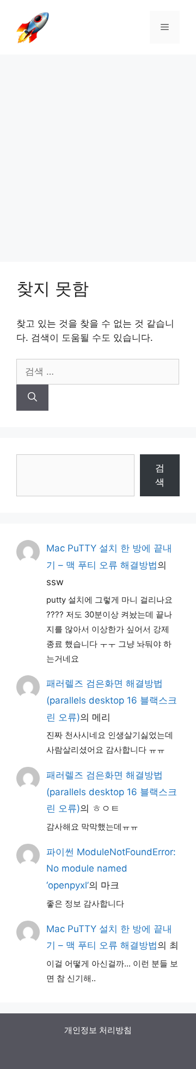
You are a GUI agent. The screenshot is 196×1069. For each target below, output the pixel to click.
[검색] (32, 398)
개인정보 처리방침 (98, 1030)
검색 (159, 475)
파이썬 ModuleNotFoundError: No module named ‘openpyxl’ (111, 868)
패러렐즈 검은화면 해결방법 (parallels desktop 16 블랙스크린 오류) (111, 700)
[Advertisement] (98, 153)
